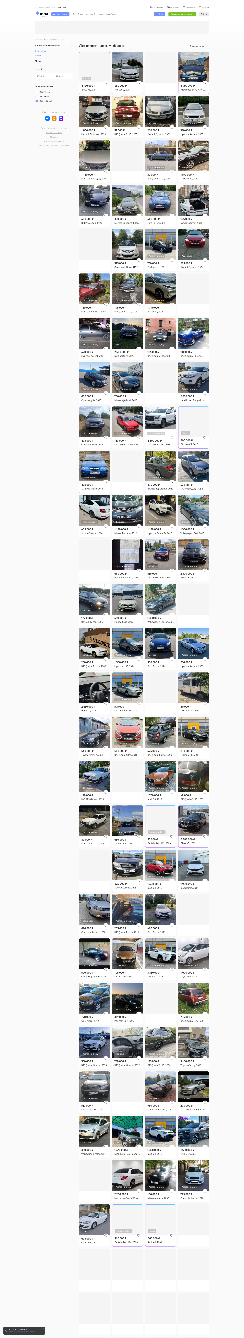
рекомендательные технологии (54, 145)
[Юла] (41, 13)
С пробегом (40, 51)
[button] (105, 83)
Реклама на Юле (54, 132)
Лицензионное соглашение (54, 128)
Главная (38, 40)
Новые (38, 55)
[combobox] (113, 14)
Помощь (54, 137)
